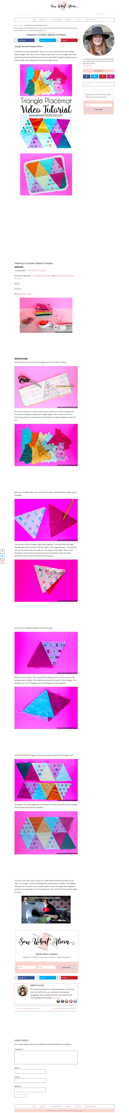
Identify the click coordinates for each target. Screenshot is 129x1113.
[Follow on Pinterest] (103, 76)
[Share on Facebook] (2, 551)
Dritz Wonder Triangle (37, 270)
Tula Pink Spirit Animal (42, 276)
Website (17, 1086)
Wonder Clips (26, 294)
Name (17, 1068)
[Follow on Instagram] (111, 76)
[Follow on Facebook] (86, 76)
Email (17, 1077)
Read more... (57, 998)
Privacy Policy (78, 1110)
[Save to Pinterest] (2, 561)
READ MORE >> (87, 65)
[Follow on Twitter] (94, 76)
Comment (19, 1049)
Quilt (21, 25)
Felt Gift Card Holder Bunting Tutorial (28, 1008)
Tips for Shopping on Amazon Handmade (63, 1008)
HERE (45, 30)
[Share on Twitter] (2, 556)
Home (16, 25)
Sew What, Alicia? (64, 6)
